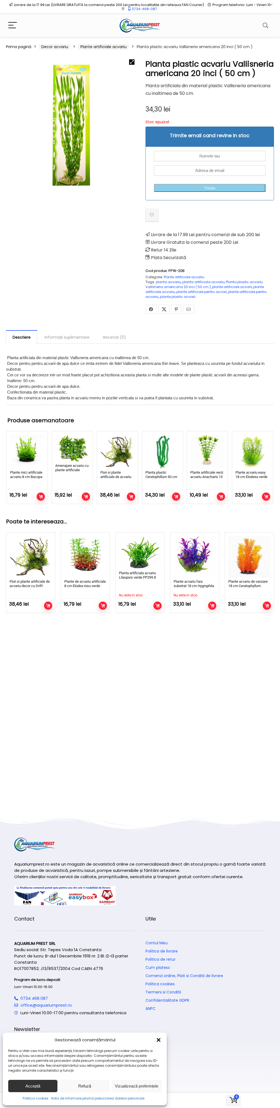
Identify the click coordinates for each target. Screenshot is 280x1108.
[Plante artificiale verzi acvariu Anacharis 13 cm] (207, 452)
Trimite (209, 188)
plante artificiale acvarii (232, 287)
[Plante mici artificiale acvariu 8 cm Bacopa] (27, 452)
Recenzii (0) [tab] (114, 337)
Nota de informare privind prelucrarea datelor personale (97, 1098)
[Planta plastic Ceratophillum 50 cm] (162, 452)
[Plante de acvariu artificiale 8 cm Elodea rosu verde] (85, 557)
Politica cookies (35, 1098)
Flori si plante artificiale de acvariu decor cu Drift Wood (115, 476)
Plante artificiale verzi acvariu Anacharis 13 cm (206, 476)
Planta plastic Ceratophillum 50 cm (161, 474)
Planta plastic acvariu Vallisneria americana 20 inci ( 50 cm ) (204, 284)
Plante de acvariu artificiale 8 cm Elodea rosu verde (85, 583)
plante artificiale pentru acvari (201, 291)
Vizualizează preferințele (136, 1086)
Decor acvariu (54, 46)
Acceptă (32, 1086)
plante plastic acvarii (178, 296)
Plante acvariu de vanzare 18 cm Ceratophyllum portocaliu (248, 585)
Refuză (84, 1086)
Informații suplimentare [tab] (67, 337)
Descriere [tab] (22, 337)
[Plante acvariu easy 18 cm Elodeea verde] (252, 452)
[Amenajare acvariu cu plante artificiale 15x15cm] (72, 448)
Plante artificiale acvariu (103, 46)
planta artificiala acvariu (203, 282)
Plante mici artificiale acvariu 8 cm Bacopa (26, 474)
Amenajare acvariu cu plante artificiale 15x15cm (72, 470)
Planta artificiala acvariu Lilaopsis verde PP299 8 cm (137, 577)
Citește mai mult (157, 606)
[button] (158, 1040)
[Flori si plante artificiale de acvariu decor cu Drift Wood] (117, 452)
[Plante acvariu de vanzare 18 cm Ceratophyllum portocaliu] (249, 557)
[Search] (265, 25)
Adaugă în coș (41, 497)
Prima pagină (18, 46)
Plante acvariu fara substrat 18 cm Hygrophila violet (194, 585)
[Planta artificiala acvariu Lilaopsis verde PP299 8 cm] (140, 552)
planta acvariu (168, 282)
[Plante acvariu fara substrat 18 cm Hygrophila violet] (195, 557)
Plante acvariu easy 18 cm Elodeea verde (251, 474)
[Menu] (12, 25)
